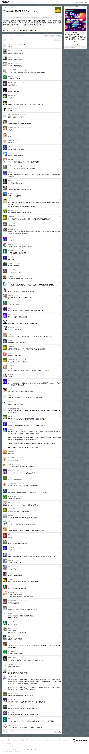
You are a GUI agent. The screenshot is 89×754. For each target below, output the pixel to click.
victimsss (10, 210)
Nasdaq (10, 166)
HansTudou (11, 547)
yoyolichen (11, 643)
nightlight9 (11, 257)
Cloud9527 (11, 451)
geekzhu (10, 57)
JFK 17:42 (34, 749)
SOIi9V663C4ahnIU (13, 114)
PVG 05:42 (23, 749)
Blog (22, 740)
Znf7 (9, 566)
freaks (9, 670)
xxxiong (10, 172)
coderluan (11, 102)
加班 (52, 36)
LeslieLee (10, 402)
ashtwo (10, 395)
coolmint (10, 706)
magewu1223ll (12, 70)
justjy (9, 470)
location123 (11, 270)
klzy (9, 636)
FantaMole (11, 429)
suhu (9, 573)
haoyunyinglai (12, 483)
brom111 (10, 295)
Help (9, 740)
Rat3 (9, 134)
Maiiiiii (9, 628)
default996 (11, 366)
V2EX (4, 7)
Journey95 (11, 613)
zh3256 (10, 693)
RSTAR (10, 579)
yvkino (10, 586)
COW (9, 528)
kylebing (10, 464)
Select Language (64, 740)
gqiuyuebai (11, 321)
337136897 (11, 592)
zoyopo (10, 108)
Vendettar (10, 89)
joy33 (10, 219)
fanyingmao (11, 490)
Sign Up (81, 2)
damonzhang (11, 651)
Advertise (16, 740)
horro (9, 314)
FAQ (32, 740)
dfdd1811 (10, 380)
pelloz (9, 282)
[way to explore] (6, 2)
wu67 (9, 187)
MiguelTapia (11, 229)
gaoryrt (10, 334)
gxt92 (9, 238)
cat (8, 121)
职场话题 (10, 7)
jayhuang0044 (12, 82)
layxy (9, 718)
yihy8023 (10, 374)
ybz (9, 159)
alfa (9, 534)
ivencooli (10, 63)
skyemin (10, 76)
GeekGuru (11, 389)
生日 (46, 36)
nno (9, 308)
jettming (10, 263)
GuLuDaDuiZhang (13, 677)
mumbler (10, 250)
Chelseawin (12, 14)
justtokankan (11, 622)
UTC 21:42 (17, 749)
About (3, 740)
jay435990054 (12, 496)
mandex (10, 416)
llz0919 (10, 541)
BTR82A (10, 146)
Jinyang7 (10, 193)
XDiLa (9, 725)
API (27, 740)
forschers (10, 289)
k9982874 (10, 180)
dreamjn (10, 340)
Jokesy (10, 502)
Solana (38, 740)
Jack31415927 (12, 699)
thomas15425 (12, 423)
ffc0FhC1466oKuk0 (13, 600)
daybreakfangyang (13, 127)
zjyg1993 (10, 244)
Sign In (85, 2)
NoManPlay (11, 140)
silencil (10, 302)
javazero (10, 353)
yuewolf (10, 50)
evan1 (9, 153)
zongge (10, 477)
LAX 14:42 (29, 749)
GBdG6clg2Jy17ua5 (13, 408)
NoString (10, 664)
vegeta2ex (11, 554)
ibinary (10, 200)
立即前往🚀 (75, 44)
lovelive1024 (11, 458)
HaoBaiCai (11, 560)
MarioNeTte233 (12, 657)
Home (76, 2)
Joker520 (10, 515)
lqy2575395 (11, 712)
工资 (59, 36)
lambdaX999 (11, 607)
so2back (10, 522)
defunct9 (10, 276)
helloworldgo (11, 223)
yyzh (9, 44)
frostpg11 (73, 47)
